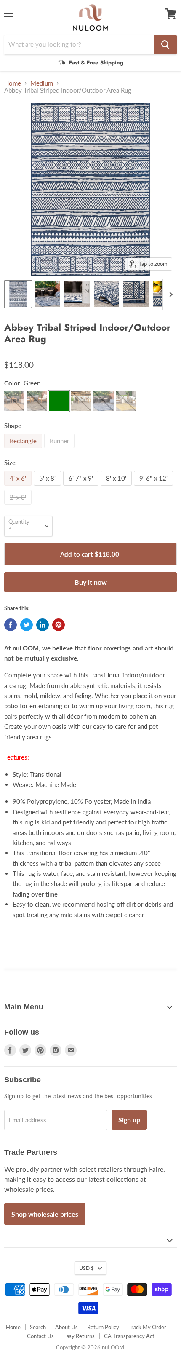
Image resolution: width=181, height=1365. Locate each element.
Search (38, 1327)
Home (12, 83)
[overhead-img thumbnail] (18, 294)
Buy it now (91, 582)
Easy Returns (79, 1336)
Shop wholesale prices (44, 1214)
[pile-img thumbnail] (77, 294)
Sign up (129, 1120)
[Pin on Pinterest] (58, 624)
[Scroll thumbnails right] (169, 294)
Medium (41, 83)
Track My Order (147, 1327)
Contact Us (40, 1336)
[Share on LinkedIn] (42, 624)
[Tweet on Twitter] (26, 624)
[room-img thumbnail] (47, 294)
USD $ (86, 1268)
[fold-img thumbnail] (106, 294)
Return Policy (103, 1327)
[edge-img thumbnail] (135, 294)
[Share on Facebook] (10, 624)
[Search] (165, 44)
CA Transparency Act (129, 1336)
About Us (66, 1327)
